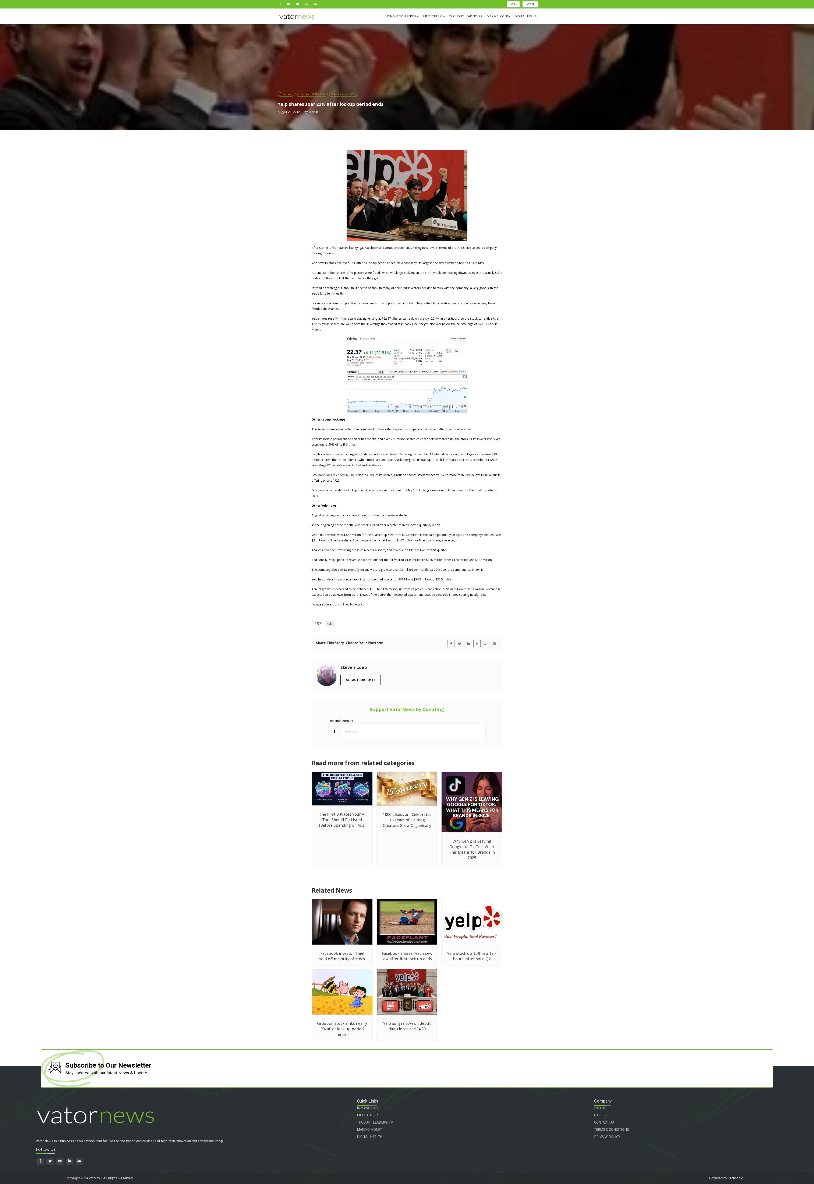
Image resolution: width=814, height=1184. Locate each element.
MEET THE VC (367, 1115)
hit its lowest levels (482, 439)
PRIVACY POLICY (607, 1137)
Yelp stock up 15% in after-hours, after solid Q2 (471, 956)
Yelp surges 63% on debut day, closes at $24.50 (407, 1026)
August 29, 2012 (289, 112)
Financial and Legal (311, 93)
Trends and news (343, 93)
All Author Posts (360, 680)
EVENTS (600, 1108)
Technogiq (735, 1178)
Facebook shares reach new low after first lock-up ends (407, 956)
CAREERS (601, 1115)
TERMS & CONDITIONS (611, 1130)
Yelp (330, 623)
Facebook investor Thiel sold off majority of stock (342, 956)
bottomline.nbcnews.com (350, 604)
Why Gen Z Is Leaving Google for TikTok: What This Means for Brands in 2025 (472, 849)
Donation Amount (341, 721)
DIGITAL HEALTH (369, 1137)
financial (286, 93)
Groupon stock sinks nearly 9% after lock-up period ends (342, 1029)
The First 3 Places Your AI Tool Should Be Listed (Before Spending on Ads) (342, 820)
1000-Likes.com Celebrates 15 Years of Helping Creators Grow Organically (407, 820)
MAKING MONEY (369, 1130)
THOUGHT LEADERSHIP (375, 1122)
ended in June (345, 475)
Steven (313, 112)
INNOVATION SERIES (373, 1108)
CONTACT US (604, 1122)
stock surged (370, 525)
